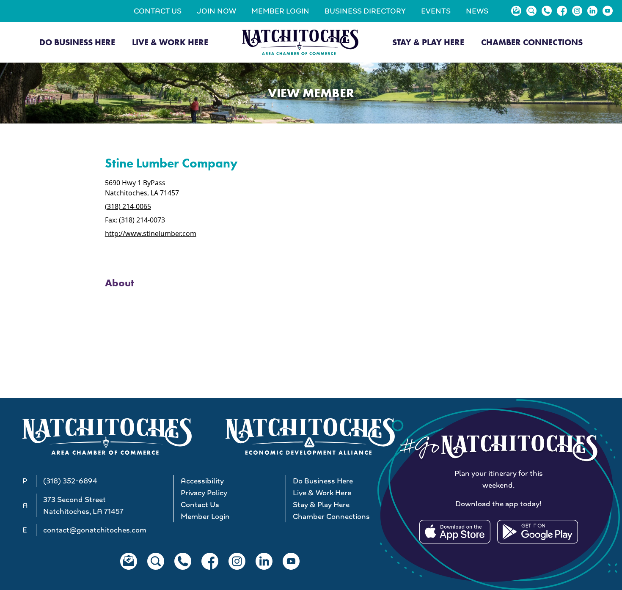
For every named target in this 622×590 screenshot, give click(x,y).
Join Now (216, 11)
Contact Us (158, 11)
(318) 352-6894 (70, 481)
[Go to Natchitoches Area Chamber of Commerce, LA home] (300, 42)
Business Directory (365, 11)
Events (436, 11)
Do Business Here (77, 42)
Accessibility (202, 481)
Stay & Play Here (428, 42)
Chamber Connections (532, 42)
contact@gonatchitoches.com (94, 530)
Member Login (280, 11)
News (477, 11)
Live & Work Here (170, 42)
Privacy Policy (204, 493)
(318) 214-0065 (128, 206)
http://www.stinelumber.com (150, 233)
